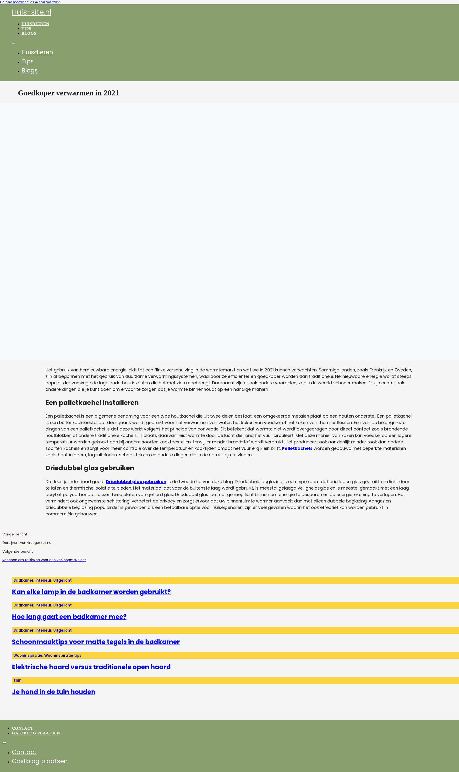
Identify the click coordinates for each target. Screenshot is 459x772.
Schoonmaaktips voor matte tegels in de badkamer (96, 642)
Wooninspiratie (27, 655)
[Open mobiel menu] (14, 43)
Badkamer (23, 580)
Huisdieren (35, 24)
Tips (26, 28)
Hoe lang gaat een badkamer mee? (69, 616)
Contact (22, 728)
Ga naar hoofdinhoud (16, 2)
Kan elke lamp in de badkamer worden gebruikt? (91, 592)
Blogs (29, 33)
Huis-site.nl (31, 12)
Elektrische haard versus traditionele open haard (91, 667)
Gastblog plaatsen (36, 733)
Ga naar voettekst (46, 2)
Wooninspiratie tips (63, 655)
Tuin (17, 680)
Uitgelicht (62, 580)
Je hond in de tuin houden (53, 692)
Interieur (43, 580)
